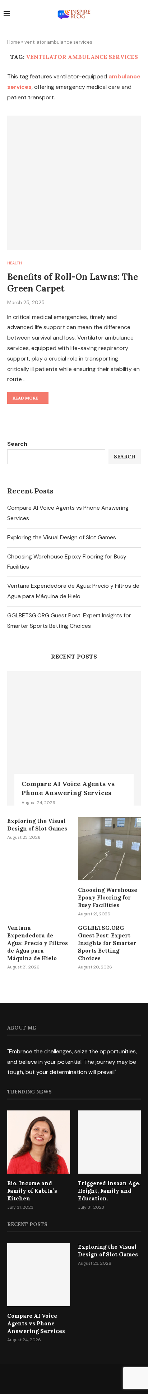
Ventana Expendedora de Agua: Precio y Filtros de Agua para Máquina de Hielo (37, 943)
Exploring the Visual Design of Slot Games (61, 537)
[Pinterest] (83, 1378)
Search (17, 444)
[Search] (140, 15)
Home (13, 42)
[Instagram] (74, 1378)
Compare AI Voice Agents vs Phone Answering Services (68, 788)
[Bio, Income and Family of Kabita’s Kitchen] (38, 1142)
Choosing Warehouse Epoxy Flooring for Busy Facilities (107, 897)
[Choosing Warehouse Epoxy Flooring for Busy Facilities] (109, 848)
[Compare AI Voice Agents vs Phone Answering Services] (74, 738)
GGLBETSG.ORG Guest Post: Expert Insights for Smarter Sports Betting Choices (107, 943)
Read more (25, 398)
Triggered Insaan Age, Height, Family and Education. (109, 1191)
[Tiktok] (93, 1378)
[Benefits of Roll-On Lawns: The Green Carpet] (74, 183)
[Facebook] (55, 1378)
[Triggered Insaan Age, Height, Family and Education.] (109, 1142)
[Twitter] (65, 1378)
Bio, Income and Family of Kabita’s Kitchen (32, 1191)
